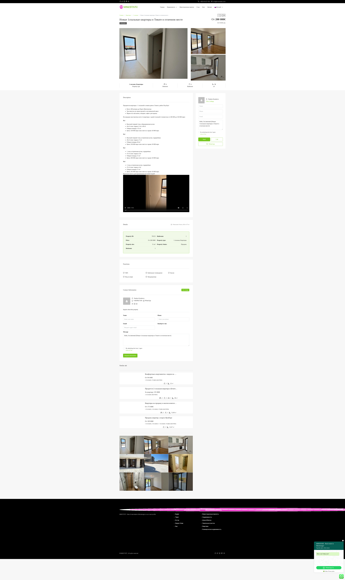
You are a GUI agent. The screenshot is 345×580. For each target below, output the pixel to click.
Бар (176, 526)
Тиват (177, 517)
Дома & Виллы (206, 520)
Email (125, 323)
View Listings (185, 290)
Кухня (172, 273)
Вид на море (129, 277)
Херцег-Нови (179, 523)
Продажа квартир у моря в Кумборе (158, 418)
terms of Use (129, 350)
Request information (130, 355)
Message (125, 332)
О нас (198, 7)
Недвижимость (171, 7)
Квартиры (205, 526)
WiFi (126, 273)
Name (125, 315)
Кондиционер (152, 277)
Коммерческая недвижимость (211, 529)
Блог (203, 7)
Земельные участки (208, 523)
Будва (177, 514)
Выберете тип (162, 323)
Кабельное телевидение (155, 273)
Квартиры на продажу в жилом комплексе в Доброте (165, 403)
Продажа (123, 23)
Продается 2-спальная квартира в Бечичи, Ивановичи (165, 389)
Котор (177, 520)
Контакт (210, 7)
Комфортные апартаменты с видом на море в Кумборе (166, 374)
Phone (159, 315)
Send (204, 139)
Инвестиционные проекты (187, 7)
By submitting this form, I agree (134, 349)
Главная (162, 7)
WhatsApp (148, 300)
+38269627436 (137, 300)
